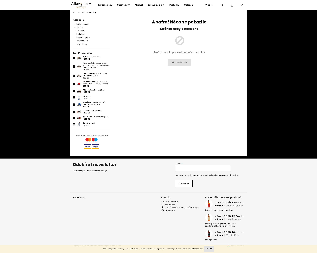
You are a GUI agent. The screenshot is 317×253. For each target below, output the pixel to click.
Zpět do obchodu (179, 62)
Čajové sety (81, 44)
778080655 (170, 204)
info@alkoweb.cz (172, 201)
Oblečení (80, 30)
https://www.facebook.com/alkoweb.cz (182, 207)
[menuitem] (105, 5)
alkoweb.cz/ (170, 210)
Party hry (80, 34)
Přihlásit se (184, 183)
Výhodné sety (82, 41)
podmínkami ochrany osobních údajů (221, 175)
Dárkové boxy (82, 24)
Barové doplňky (83, 37)
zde (201, 249)
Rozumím (209, 249)
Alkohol (79, 27)
